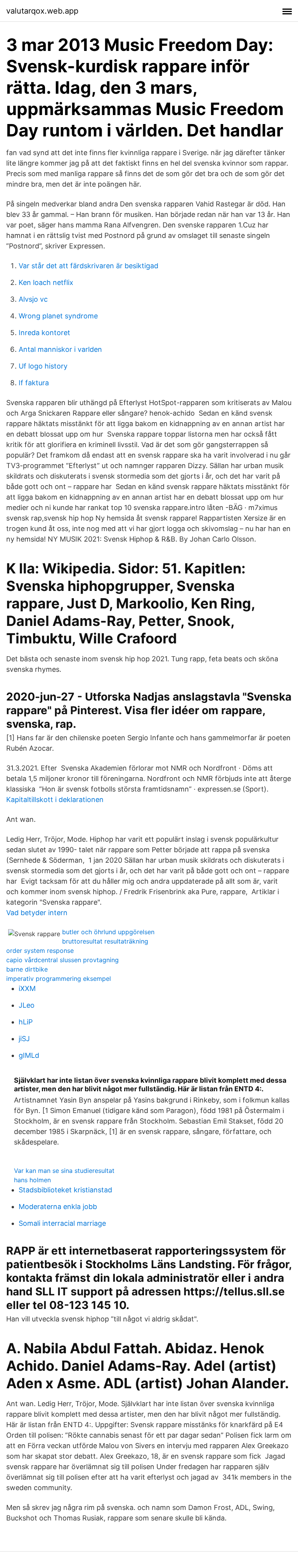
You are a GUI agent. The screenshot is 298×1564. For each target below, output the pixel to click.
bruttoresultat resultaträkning (105, 941)
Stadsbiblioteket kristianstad (65, 1190)
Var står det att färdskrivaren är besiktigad (88, 266)
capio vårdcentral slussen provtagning (62, 960)
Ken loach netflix (46, 282)
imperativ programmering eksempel (58, 978)
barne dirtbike (27, 969)
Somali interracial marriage (62, 1223)
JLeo (27, 1005)
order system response (40, 950)
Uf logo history (43, 366)
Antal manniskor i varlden (60, 349)
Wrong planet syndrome (58, 316)
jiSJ (24, 1039)
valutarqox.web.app (42, 11)
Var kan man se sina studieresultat (64, 1170)
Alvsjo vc (33, 299)
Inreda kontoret (44, 333)
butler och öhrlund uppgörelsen (108, 932)
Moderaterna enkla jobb (58, 1206)
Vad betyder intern (37, 913)
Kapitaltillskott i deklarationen (55, 799)
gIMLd (29, 1055)
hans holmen (32, 1180)
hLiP (26, 1022)
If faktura (34, 383)
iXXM (27, 988)
